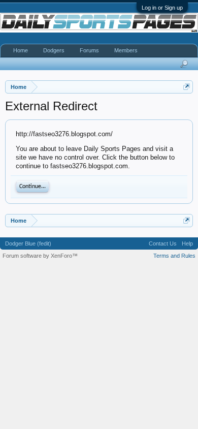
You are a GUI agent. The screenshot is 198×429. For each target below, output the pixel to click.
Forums (89, 50)
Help (187, 243)
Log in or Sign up (162, 8)
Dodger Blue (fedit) (28, 243)
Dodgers (53, 50)
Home (20, 50)
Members (126, 50)
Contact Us (163, 243)
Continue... (32, 186)
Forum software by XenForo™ (40, 256)
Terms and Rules (174, 256)
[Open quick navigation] (186, 86)
